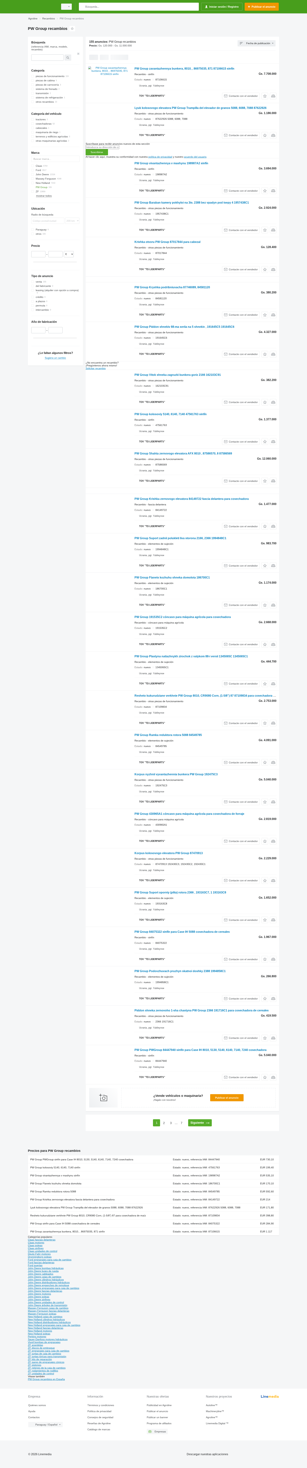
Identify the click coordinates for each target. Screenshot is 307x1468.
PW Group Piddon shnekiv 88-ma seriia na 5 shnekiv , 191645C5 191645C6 (184, 326)
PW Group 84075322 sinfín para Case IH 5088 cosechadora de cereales (182, 931)
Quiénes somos (37, 1405)
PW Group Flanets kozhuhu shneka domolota (55, 1183)
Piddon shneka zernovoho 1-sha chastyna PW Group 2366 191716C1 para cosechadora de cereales (201, 1010)
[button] (265, 96)
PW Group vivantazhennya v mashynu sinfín (55, 1175)
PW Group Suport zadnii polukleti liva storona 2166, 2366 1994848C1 (180, 538)
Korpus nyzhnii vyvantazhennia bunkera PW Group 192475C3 (176, 774)
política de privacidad (160, 156)
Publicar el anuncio (227, 1097)
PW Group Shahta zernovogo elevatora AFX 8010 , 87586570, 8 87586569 (183, 453)
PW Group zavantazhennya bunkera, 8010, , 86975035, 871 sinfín (67, 1231)
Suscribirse (97, 152)
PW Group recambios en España (46, 1379)
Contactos (34, 1417)
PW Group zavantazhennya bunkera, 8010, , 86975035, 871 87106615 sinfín (184, 68)
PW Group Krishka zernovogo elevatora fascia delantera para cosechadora (72, 1199)
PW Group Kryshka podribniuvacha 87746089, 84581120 (172, 287)
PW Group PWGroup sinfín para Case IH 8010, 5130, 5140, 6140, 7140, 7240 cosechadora (81, 1159)
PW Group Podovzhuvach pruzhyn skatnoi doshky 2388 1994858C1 (180, 971)
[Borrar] (78, 53)
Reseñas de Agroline (99, 1423)
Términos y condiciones (100, 1405)
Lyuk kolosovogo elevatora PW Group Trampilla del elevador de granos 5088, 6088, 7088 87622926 (200, 107)
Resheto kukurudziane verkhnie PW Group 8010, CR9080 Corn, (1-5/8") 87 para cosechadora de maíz (88, 1215)
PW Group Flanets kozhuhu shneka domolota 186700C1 (172, 577)
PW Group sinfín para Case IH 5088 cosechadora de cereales (65, 1223)
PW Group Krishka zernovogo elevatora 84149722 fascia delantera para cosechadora (191, 498)
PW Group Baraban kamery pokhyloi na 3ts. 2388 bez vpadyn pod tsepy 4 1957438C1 (191, 202)
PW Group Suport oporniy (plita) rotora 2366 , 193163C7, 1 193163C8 (180, 892)
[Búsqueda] (82, 6)
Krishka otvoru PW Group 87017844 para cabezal (167, 241)
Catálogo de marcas (98, 1429)
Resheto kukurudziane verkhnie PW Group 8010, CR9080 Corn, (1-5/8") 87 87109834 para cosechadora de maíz (208, 695)
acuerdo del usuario (195, 156)
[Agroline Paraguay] (42, 6)
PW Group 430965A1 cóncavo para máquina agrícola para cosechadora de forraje (189, 813)
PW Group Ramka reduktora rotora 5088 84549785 (168, 734)
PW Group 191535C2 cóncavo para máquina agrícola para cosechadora (182, 617)
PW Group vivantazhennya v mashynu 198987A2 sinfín (171, 163)
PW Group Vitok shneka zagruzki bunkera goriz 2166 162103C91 (177, 374)
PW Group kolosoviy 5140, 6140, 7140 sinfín (55, 1167)
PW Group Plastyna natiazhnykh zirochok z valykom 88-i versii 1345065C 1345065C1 (191, 656)
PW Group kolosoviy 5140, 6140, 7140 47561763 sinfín (170, 414)
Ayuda (31, 1411)
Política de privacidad (99, 1411)
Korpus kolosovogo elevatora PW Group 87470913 (168, 853)
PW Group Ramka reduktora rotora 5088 (53, 1191)
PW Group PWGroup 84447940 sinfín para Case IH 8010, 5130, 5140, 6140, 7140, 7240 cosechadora (200, 1049)
